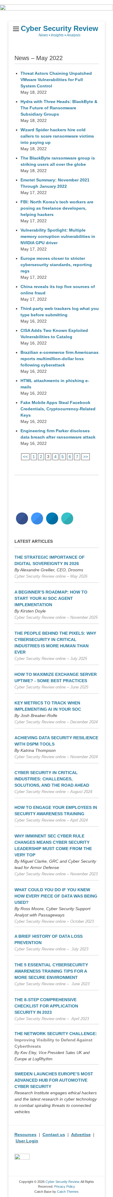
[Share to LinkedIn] (52, 523)
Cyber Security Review (59, 28)
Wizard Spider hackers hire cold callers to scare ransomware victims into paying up (57, 136)
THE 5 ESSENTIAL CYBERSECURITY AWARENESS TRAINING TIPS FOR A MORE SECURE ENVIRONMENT (51, 971)
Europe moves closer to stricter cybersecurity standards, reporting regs (56, 264)
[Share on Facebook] (22, 523)
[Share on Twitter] (37, 523)
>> (85, 456)
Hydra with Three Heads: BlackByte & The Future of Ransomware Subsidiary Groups (58, 108)
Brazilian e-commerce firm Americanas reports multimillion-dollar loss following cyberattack (59, 358)
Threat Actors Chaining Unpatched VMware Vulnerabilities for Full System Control (56, 79)
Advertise (81, 1134)
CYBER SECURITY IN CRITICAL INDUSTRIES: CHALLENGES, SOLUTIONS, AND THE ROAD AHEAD (51, 779)
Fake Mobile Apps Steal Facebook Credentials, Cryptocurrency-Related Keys (58, 409)
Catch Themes (68, 1191)
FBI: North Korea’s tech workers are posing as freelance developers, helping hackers (56, 208)
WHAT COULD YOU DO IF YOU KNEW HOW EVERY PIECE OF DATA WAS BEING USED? (55, 896)
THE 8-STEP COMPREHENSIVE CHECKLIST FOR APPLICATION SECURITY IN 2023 (46, 1006)
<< (25, 456)
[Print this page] (67, 523)
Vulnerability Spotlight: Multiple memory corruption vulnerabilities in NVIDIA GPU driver (57, 236)
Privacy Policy (64, 1186)
